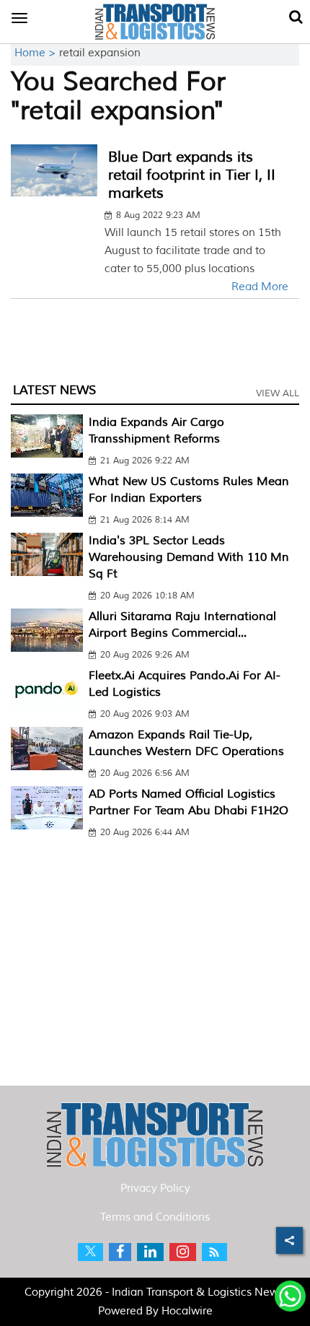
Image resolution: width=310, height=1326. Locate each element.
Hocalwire (187, 1311)
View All (277, 393)
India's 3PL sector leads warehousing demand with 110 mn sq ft (189, 557)
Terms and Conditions (155, 1217)
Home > (36, 53)
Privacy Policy (155, 1188)
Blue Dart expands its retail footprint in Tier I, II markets (191, 175)
